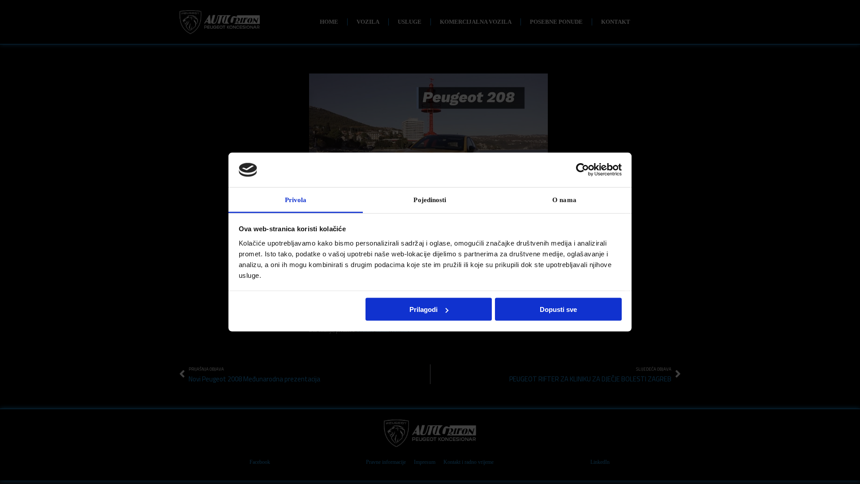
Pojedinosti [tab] (429, 199)
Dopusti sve (558, 309)
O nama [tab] (564, 199)
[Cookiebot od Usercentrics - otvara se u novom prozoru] (582, 170)
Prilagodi (423, 309)
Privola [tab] (296, 199)
